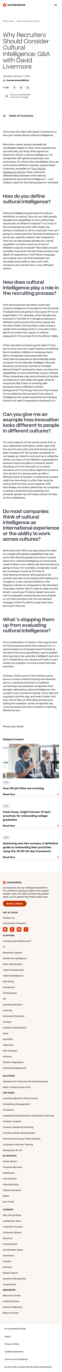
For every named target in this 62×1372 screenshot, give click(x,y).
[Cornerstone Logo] (14, 5)
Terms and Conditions (16, 1359)
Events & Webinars (12, 1307)
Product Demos (11, 1301)
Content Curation (12, 1121)
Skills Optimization (12, 964)
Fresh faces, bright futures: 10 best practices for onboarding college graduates (29, 805)
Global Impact (10, 1272)
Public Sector (10, 1161)
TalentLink (8, 1045)
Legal (7, 1336)
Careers (7, 1261)
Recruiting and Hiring (28, 21)
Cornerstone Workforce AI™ (17, 941)
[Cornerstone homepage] (31, 882)
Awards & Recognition (14, 1278)
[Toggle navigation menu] (54, 5)
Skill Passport (10, 1050)
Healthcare (9, 1173)
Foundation (9, 1244)
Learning (7, 1010)
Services (7, 1056)
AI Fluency (8, 1109)
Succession (9, 987)
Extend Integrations (13, 1062)
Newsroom (8, 1255)
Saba (5, 1033)
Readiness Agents (12, 952)
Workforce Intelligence (15, 958)
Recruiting (8, 981)
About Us (7, 1238)
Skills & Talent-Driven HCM (17, 1087)
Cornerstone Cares (13, 1249)
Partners (7, 1267)
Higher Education (12, 1190)
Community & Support (14, 923)
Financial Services (12, 1167)
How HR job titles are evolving (20, 743)
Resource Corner (12, 1295)
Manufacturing (10, 1184)
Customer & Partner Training (18, 1144)
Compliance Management (16, 1104)
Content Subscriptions (15, 1027)
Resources (8, 21)
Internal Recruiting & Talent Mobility (22, 1138)
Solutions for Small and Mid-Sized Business (25, 1081)
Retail (6, 1196)
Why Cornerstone (12, 1215)
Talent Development (13, 970)
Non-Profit (8, 1201)
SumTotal (8, 1039)
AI (4, 946)
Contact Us (9, 917)
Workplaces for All (12, 1150)
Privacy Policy (12, 1344)
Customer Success (13, 1226)
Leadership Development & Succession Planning (28, 1115)
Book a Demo (15, 903)
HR (4, 998)
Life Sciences (10, 1178)
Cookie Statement (14, 1351)
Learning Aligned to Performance (20, 1098)
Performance (10, 993)
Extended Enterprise (14, 1016)
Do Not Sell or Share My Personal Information (28, 1367)
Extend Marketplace (13, 1068)
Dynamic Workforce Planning (18, 1127)
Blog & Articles (10, 1312)
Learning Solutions (12, 1004)
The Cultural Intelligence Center (24, 170)
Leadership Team (12, 1221)
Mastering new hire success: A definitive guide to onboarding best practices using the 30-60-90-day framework (30, 838)
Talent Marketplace (13, 975)
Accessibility (9, 1284)
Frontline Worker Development (19, 1133)
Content (7, 1021)
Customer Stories (12, 1232)
